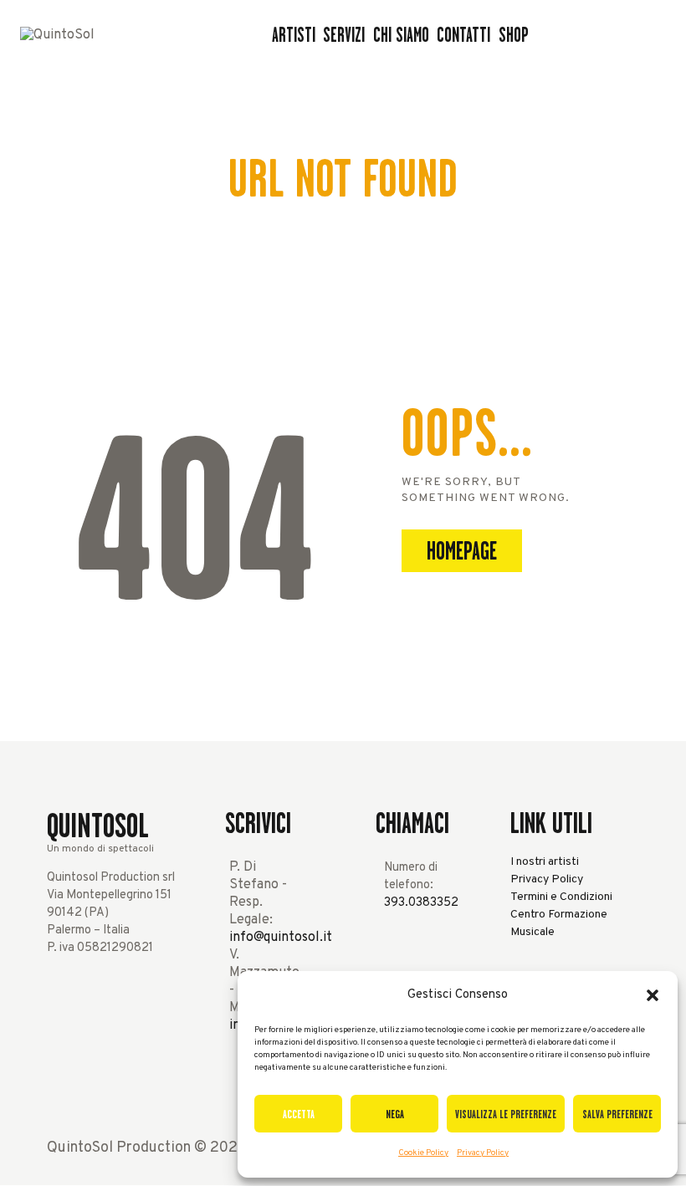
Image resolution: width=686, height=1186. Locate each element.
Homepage (462, 551)
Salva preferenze (617, 1114)
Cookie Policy (423, 1153)
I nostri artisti (544, 862)
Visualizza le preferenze (505, 1114)
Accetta (299, 1114)
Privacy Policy (483, 1153)
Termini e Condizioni (561, 897)
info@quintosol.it (280, 937)
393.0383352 (421, 903)
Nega (395, 1114)
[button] (652, 995)
